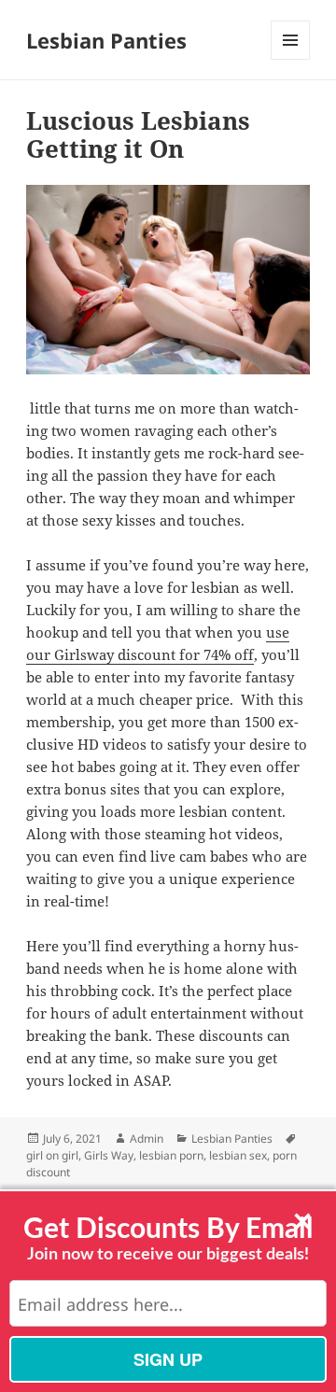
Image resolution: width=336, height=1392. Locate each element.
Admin (146, 1138)
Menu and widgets (291, 59)
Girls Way (108, 1155)
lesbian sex (238, 1155)
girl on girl (52, 1155)
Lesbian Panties (106, 40)
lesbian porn (171, 1155)
